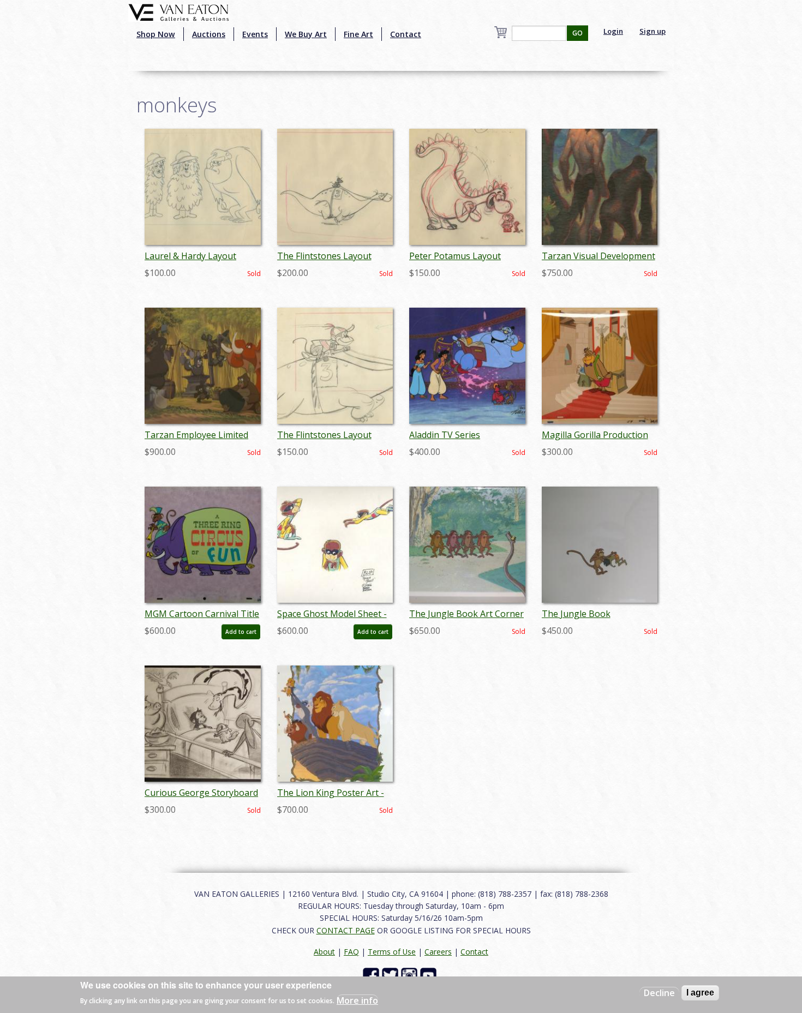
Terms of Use (392, 951)
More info (357, 1000)
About (324, 951)
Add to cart (240, 632)
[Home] (178, 11)
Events (255, 34)
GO (577, 33)
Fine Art (358, 34)
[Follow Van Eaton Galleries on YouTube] (429, 975)
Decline (659, 993)
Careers (438, 951)
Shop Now (155, 34)
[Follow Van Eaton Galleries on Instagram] (410, 975)
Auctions (208, 34)
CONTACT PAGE (345, 930)
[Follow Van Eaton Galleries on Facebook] (372, 975)
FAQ (351, 951)
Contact (405, 34)
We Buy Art (306, 34)
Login (613, 31)
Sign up (652, 31)
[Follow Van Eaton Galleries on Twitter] (391, 975)
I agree (700, 992)
